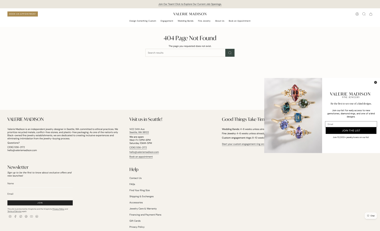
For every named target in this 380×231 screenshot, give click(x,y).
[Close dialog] (375, 82)
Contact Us (135, 178)
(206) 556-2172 (138, 147)
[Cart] (370, 14)
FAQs (132, 184)
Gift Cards (135, 220)
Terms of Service (14, 211)
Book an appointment (141, 156)
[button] (142, 21)
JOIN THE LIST (351, 130)
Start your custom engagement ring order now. (247, 144)
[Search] (230, 53)
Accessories (136, 202)
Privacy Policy (58, 209)
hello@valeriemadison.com (144, 152)
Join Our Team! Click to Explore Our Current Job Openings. (190, 4)
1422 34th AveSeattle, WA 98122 (139, 131)
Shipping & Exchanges (141, 196)
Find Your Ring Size (139, 190)
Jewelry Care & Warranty (143, 208)
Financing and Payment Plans (145, 214)
